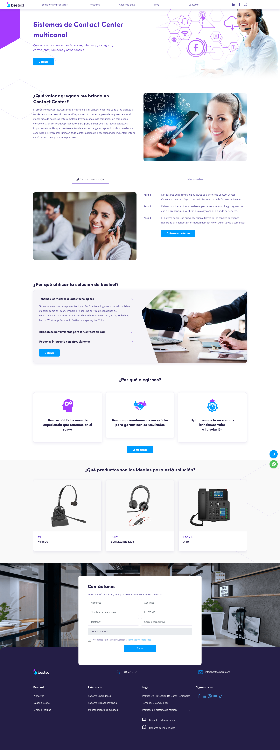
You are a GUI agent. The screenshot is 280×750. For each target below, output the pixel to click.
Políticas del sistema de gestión (159, 709)
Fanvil (188, 537)
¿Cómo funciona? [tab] (90, 179)
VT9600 (43, 541)
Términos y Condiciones (139, 639)
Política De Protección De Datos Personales (166, 696)
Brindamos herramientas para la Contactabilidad (72, 332)
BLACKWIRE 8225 (122, 541)
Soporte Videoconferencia (102, 702)
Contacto (194, 4)
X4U (186, 541)
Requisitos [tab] (195, 179)
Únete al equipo (42, 709)
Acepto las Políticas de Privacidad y (122, 639)
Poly (114, 537)
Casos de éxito (127, 4)
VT (39, 537)
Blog (156, 4)
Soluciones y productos (55, 4)
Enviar (139, 648)
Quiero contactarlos (178, 233)
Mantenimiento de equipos (103, 709)
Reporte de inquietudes (162, 727)
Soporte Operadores (99, 696)
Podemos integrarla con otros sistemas (64, 341)
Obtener (43, 61)
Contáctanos (140, 449)
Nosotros (95, 4)
